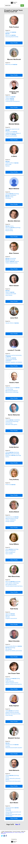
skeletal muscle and (12, 387)
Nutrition (7, 166)
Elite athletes (8, 649)
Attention (7, 617)
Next (16, 824)
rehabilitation (10, 195)
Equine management (10, 550)
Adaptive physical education (12, 712)
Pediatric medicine (12, 261)
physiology (10, 259)
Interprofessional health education (13, 747)
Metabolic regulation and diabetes (13, 362)
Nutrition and (10, 358)
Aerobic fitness (9, 229)
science (9, 226)
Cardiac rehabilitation (10, 520)
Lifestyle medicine (9, 521)
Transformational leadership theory (14, 586)
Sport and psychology (12, 227)
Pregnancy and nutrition (11, 136)
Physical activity (9, 230)
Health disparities (9, 681)
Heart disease (8, 295)
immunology (10, 258)
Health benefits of (11, 163)
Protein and (10, 484)
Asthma (7, 456)
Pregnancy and (11, 131)
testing (9, 196)
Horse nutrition (9, 553)
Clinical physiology (12, 193)
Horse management (10, 552)
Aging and (10, 613)
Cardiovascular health (10, 293)
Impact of (9, 292)
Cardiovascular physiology (11, 421)
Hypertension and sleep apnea (12, 781)
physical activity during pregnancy (13, 684)
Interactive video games (11, 424)
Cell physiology (9, 389)
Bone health (8, 164)
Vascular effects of (12, 323)
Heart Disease (8, 423)
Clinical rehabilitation (12, 420)
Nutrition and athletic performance (13, 650)
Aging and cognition (10, 615)
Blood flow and (11, 64)
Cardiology (8, 198)
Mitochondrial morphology (11, 392)
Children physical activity (11, 263)
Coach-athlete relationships (12, 583)
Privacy (19, 832)
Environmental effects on (13, 646)
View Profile (14, 43)
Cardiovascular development (12, 101)
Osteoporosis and (12, 517)
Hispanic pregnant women (11, 682)
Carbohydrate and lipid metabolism (11, 360)
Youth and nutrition (12, 710)
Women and (10, 35)
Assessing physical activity (11, 36)
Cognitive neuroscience (11, 618)
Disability (7, 746)
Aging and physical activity (11, 518)
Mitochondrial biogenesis (11, 390)
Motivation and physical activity (12, 713)
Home (16, 832)
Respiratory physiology (13, 455)
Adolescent (10, 96)
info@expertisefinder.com (9, 832)
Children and (10, 32)
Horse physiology (11, 549)
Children (9, 98)
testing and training (12, 453)
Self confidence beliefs (11, 584)
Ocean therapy (9, 715)
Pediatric (9, 99)
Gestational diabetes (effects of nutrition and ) (13, 134)
